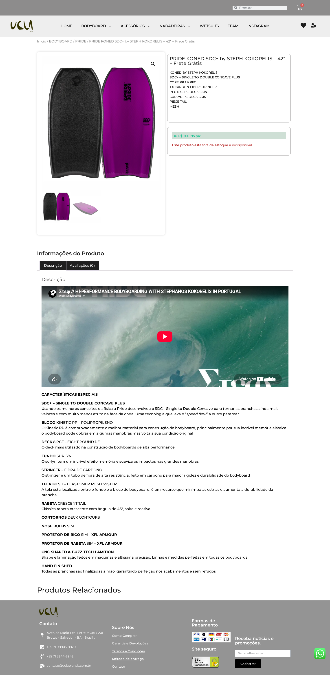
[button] (153, 64)
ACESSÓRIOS (133, 26)
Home (66, 26)
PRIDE (80, 41)
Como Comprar (124, 636)
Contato (118, 666)
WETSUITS (209, 26)
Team (233, 26)
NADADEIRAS (172, 26)
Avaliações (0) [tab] (82, 265)
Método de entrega (128, 659)
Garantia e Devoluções (130, 643)
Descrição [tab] (53, 265)
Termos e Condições (128, 651)
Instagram (258, 26)
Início (41, 41)
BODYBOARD (93, 26)
